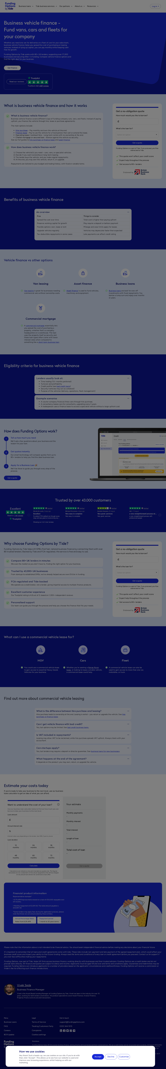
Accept (98, 1056)
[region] (80, 1056)
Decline (110, 1056)
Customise (124, 1056)
